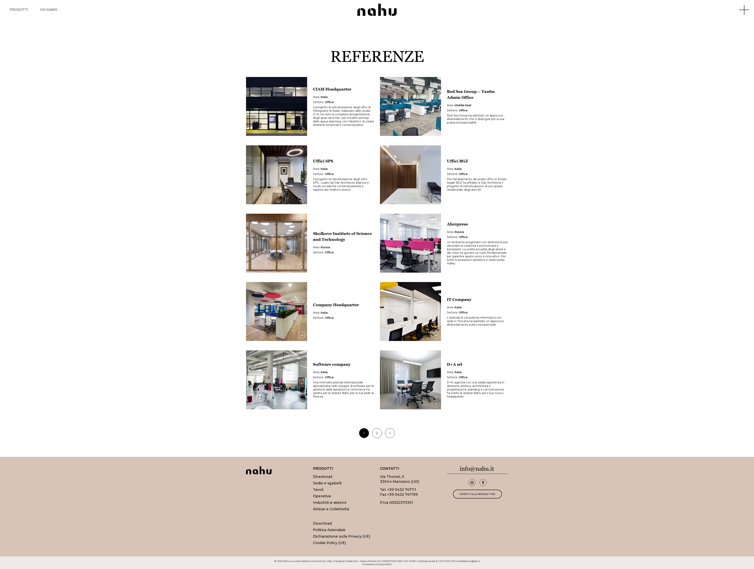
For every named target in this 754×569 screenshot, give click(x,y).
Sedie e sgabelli (327, 483)
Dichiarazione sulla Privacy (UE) (341, 536)
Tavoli (318, 489)
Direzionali (322, 477)
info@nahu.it (477, 468)
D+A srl (454, 364)
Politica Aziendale (329, 530)
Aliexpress (457, 224)
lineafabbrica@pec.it (468, 561)
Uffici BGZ (457, 161)
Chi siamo (48, 9)
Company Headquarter (336, 305)
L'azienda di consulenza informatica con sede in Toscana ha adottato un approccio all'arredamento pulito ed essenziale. (475, 321)
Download (322, 523)
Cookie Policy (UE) (329, 543)
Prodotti (19, 9)
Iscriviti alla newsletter (477, 494)
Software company (331, 364)
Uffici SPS (323, 161)
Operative (322, 496)
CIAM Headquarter (332, 89)
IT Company (459, 299)
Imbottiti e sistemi (329, 502)
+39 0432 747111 (401, 489)
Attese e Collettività (331, 509)
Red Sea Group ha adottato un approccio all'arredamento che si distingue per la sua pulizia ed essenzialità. (475, 119)
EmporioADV (384, 564)
